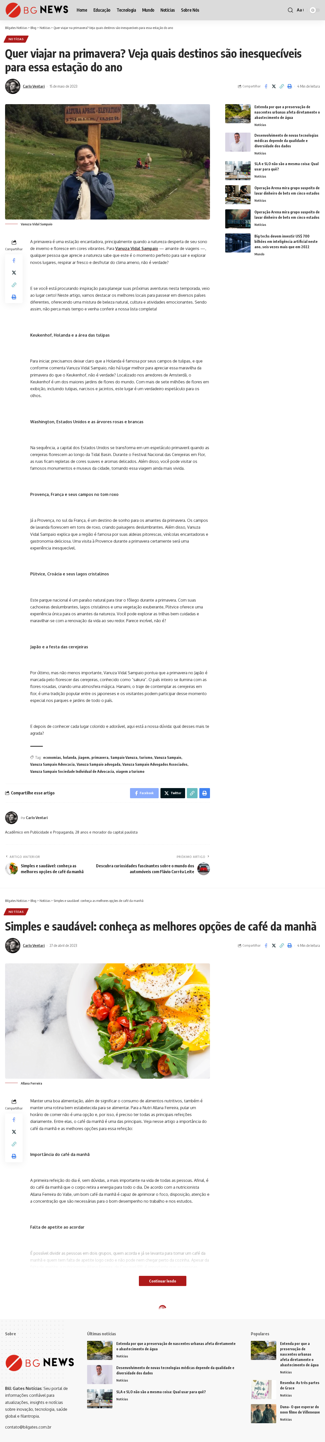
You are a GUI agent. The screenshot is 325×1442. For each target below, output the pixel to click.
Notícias (16, 39)
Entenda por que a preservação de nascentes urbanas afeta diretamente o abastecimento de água (287, 112)
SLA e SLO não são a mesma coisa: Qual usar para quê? (161, 1392)
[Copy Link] (281, 86)
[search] (290, 10)
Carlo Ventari (34, 86)
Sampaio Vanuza (123, 757)
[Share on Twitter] (273, 86)
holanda (69, 757)
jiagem (83, 757)
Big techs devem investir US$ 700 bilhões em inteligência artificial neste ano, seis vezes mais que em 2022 (286, 241)
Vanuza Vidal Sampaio (136, 248)
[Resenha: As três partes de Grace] (263, 1389)
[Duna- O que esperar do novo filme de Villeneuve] (263, 1413)
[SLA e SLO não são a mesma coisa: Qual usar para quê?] (238, 170)
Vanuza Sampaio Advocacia (52, 764)
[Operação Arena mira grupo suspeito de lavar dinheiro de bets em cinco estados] (238, 194)
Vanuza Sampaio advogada (98, 764)
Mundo (259, 254)
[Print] (289, 86)
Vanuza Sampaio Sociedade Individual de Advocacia (72, 771)
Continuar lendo (162, 1281)
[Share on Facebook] (265, 86)
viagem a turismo (130, 771)
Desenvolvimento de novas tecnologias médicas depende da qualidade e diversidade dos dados (286, 140)
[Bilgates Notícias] (37, 10)
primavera (99, 757)
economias (52, 757)
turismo (145, 757)
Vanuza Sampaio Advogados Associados (154, 764)
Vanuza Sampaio (167, 757)
